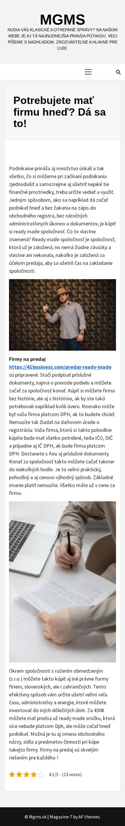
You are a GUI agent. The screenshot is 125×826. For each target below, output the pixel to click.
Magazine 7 (61, 817)
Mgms (62, 19)
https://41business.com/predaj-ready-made (60, 367)
